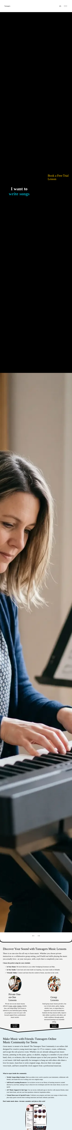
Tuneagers (7, 6)
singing (19, 1006)
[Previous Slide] (33, 936)
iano (11, 1006)
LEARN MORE (15, 1025)
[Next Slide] (38, 936)
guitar (14, 1006)
